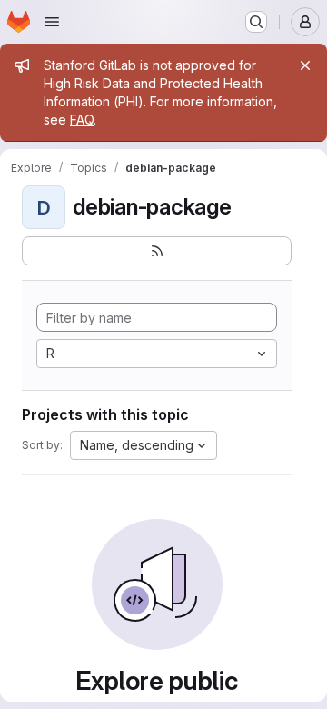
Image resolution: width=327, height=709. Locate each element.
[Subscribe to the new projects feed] (157, 250)
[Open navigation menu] (51, 21)
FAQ (82, 119)
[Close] (305, 65)
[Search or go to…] (256, 22)
